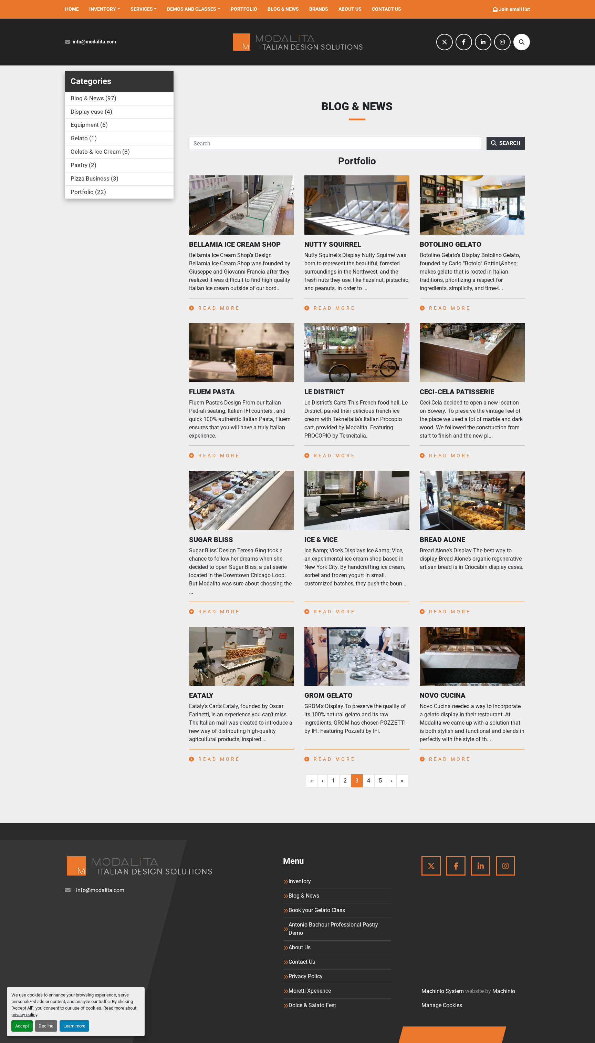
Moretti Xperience (310, 991)
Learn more (74, 1026)
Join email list (514, 9)
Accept (22, 1026)
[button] (104, 9)
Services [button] (142, 9)
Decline (46, 1026)
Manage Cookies (441, 1005)
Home (72, 9)
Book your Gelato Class (317, 910)
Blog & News (283, 9)
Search (509, 143)
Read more (218, 308)
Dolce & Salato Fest (312, 1005)
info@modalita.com (94, 42)
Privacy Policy (306, 976)
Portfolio (244, 9)
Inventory (102, 9)
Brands (318, 9)
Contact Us (386, 9)
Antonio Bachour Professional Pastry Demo (333, 928)
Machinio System (442, 991)
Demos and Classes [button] (191, 9)
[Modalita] (139, 866)
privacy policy (24, 1014)
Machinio (503, 991)
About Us (350, 9)
